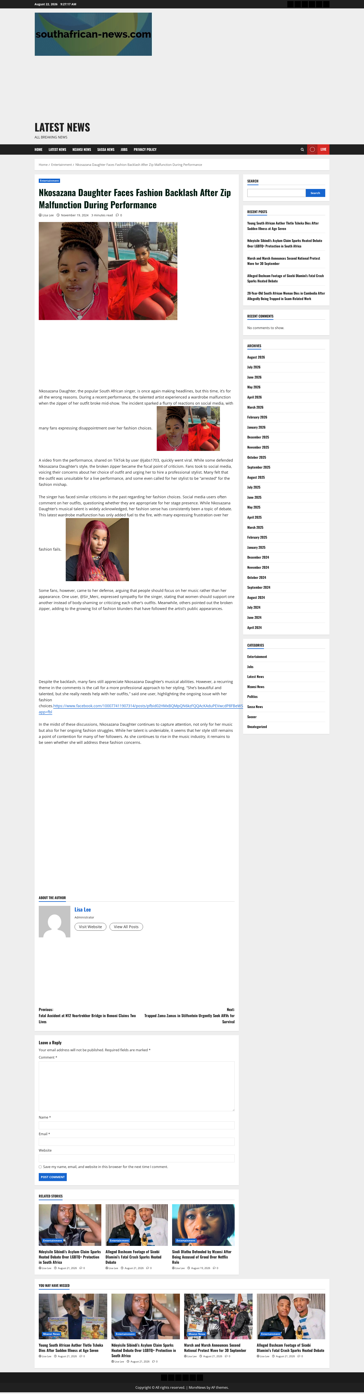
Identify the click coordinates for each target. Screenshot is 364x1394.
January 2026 (256, 426)
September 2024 (258, 587)
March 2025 (255, 527)
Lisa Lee (48, 215)
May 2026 (254, 386)
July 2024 (253, 607)
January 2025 (256, 547)
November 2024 (258, 567)
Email (44, 1134)
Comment (48, 1057)
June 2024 (254, 617)
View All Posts (126, 926)
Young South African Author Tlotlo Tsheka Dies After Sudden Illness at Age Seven (283, 226)
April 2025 (254, 517)
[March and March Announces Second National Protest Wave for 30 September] (218, 1316)
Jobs (124, 149)
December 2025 (258, 437)
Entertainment (49, 180)
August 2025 (256, 477)
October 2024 (256, 577)
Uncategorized (257, 726)
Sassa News (105, 149)
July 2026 (254, 366)
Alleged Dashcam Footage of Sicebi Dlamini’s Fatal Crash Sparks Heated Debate (133, 1257)
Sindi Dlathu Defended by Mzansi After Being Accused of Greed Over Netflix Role (202, 1257)
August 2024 (256, 597)
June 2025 (254, 497)
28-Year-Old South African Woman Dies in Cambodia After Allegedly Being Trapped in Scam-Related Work (286, 296)
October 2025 (256, 457)
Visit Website (90, 926)
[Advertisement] (181, 87)
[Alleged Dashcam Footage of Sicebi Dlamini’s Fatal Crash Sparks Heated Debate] (137, 1225)
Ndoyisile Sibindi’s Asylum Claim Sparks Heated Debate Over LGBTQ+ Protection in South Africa (70, 1257)
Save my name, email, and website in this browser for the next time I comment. (105, 1166)
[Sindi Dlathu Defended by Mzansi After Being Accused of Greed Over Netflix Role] (203, 1225)
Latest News (62, 126)
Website (45, 1150)
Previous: (87, 1015)
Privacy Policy (145, 149)
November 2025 (258, 446)
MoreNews (197, 1387)
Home (38, 149)
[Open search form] (302, 149)
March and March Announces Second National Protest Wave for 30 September (215, 1347)
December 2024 (258, 557)
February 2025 (257, 537)
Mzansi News (81, 149)
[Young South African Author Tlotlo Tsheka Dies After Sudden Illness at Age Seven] (73, 1316)
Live (323, 149)
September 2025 (258, 467)
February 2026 (257, 417)
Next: (190, 1015)
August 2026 (256, 356)
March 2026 (255, 406)
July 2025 (253, 487)
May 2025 (253, 507)
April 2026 (254, 396)
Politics (252, 696)
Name (45, 1117)
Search (252, 181)
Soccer (252, 716)
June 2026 (254, 376)
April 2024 (254, 627)
